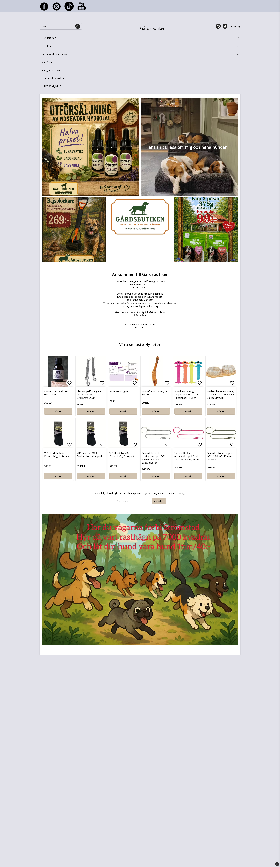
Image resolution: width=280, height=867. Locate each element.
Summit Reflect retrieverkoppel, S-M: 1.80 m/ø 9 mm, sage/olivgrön (154, 457)
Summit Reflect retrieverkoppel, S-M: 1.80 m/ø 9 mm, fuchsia (187, 456)
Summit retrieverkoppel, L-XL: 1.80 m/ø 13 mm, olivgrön (220, 456)
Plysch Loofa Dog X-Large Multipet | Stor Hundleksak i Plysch (186, 394)
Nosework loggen (119, 391)
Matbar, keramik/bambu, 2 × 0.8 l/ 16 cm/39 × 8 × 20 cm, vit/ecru (220, 394)
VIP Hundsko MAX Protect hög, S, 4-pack (121, 454)
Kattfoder (47, 62)
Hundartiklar (49, 37)
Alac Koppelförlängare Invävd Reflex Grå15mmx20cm (89, 394)
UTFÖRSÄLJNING (51, 86)
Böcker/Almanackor (53, 78)
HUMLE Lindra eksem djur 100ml (56, 393)
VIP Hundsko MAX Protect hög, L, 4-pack (56, 454)
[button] (218, 26)
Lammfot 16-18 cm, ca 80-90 (154, 393)
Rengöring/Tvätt (51, 70)
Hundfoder (48, 46)
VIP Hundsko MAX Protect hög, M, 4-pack (89, 454)
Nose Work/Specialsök (54, 54)
